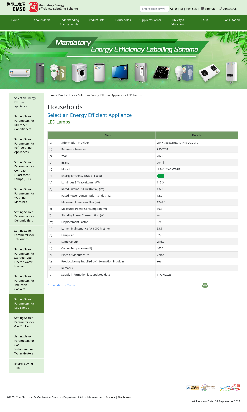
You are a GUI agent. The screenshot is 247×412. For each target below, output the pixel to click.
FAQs (204, 20)
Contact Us (230, 9)
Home (15, 20)
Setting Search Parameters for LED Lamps (24, 303)
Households (123, 20)
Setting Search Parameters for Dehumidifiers (24, 216)
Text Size (191, 9)
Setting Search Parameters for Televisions (24, 235)
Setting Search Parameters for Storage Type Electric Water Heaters (24, 257)
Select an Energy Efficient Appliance (101, 95)
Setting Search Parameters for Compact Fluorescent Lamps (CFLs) (24, 170)
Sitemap (210, 9)
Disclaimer (125, 397)
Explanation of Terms (61, 285)
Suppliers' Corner (150, 20)
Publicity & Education (177, 22)
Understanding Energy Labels (69, 22)
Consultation (231, 20)
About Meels (42, 20)
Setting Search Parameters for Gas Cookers (24, 322)
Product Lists (96, 20)
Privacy (110, 397)
